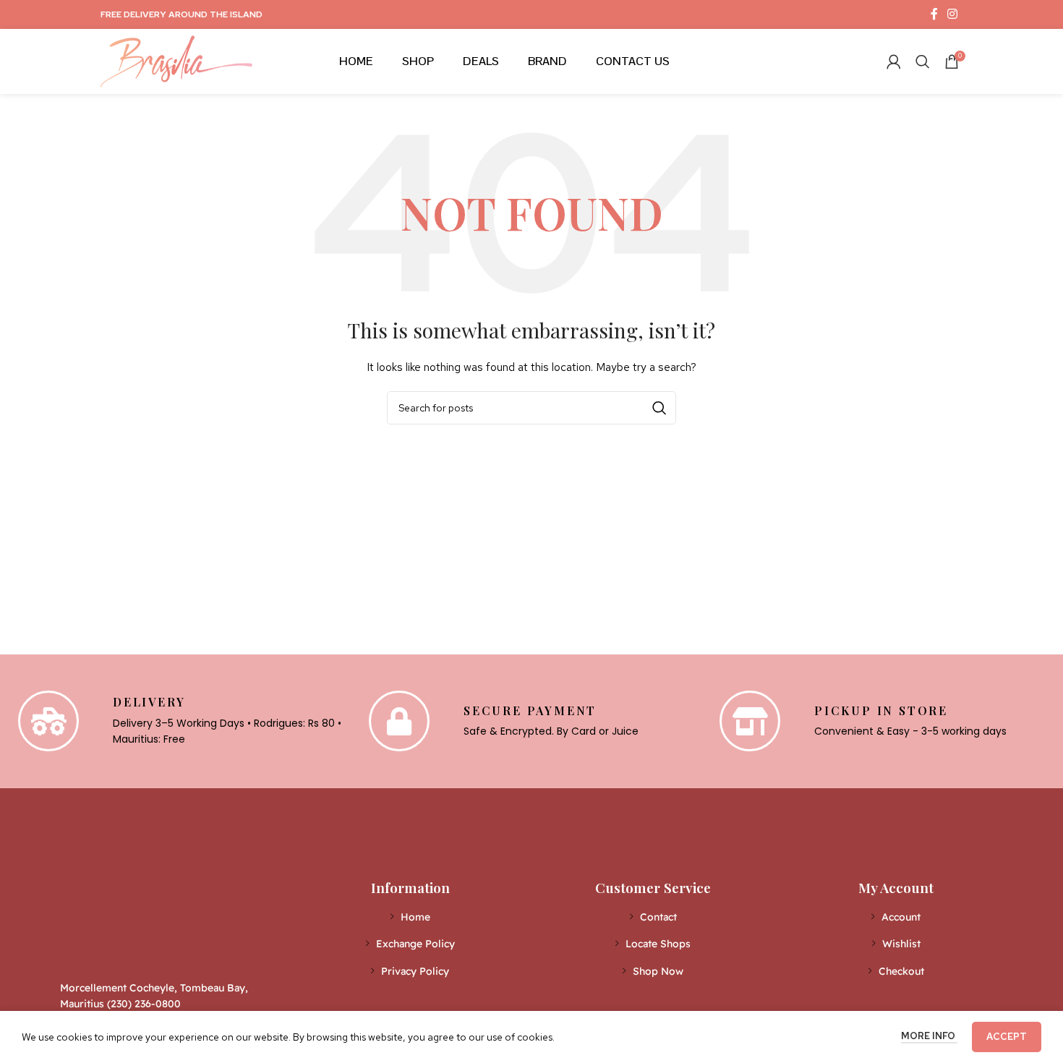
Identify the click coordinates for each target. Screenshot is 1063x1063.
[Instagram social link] (952, 14)
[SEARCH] (659, 407)
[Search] (922, 61)
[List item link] (410, 917)
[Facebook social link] (934, 14)
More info (929, 1036)
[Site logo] (176, 60)
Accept (1006, 1036)
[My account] (893, 61)
